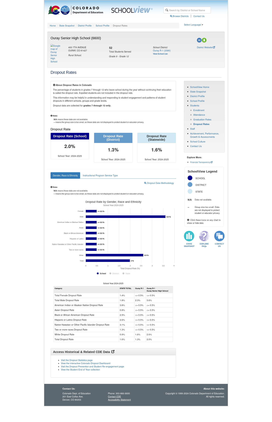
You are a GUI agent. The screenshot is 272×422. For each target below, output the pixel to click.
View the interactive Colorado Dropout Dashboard (85, 363)
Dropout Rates (201, 124)
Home (53, 25)
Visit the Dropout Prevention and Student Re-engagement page (92, 366)
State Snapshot (66, 25)
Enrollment (198, 110)
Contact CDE (114, 396)
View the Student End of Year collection (80, 369)
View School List (160, 53)
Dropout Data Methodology (160, 183)
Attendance (199, 114)
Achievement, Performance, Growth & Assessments (204, 135)
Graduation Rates (202, 119)
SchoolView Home (199, 87)
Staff (192, 128)
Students (194, 105)
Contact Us (198, 16)
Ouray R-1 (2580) (162, 50)
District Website (204, 47)
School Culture (197, 141)
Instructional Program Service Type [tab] (100, 175)
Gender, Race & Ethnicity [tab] (65, 175)
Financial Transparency (200, 162)
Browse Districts (181, 16)
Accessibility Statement (119, 399)
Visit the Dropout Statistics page (77, 360)
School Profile (102, 25)
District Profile (85, 25)
